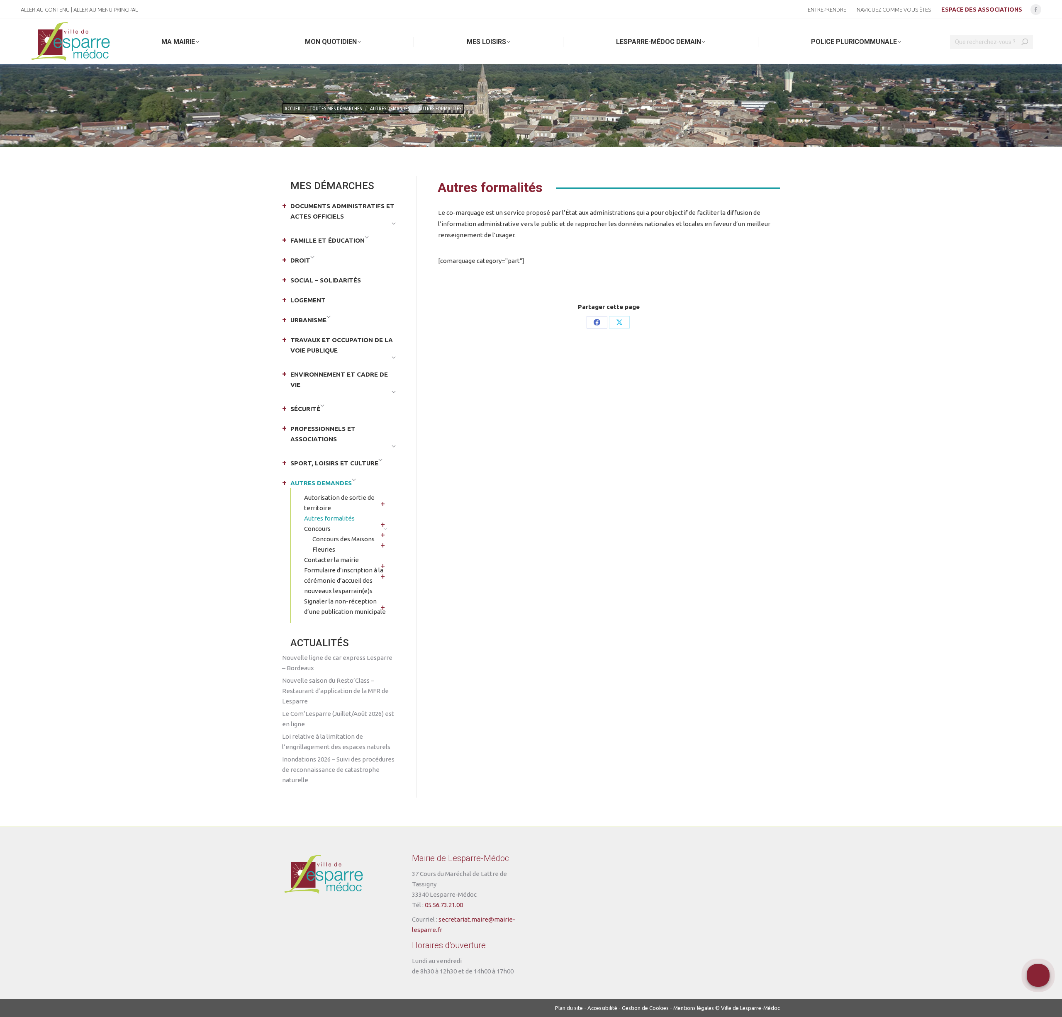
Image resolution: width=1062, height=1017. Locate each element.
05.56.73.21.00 (444, 904)
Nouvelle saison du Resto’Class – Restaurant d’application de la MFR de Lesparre (335, 691)
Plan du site (569, 1008)
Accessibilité (602, 1008)
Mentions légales (693, 1008)
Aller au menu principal (105, 9)
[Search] (1024, 42)
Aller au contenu (45, 9)
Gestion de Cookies (645, 1008)
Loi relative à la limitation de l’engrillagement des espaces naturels (336, 741)
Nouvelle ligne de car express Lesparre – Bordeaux (337, 663)
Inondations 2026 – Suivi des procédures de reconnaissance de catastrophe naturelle (338, 769)
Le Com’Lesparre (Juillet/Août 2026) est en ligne (338, 718)
